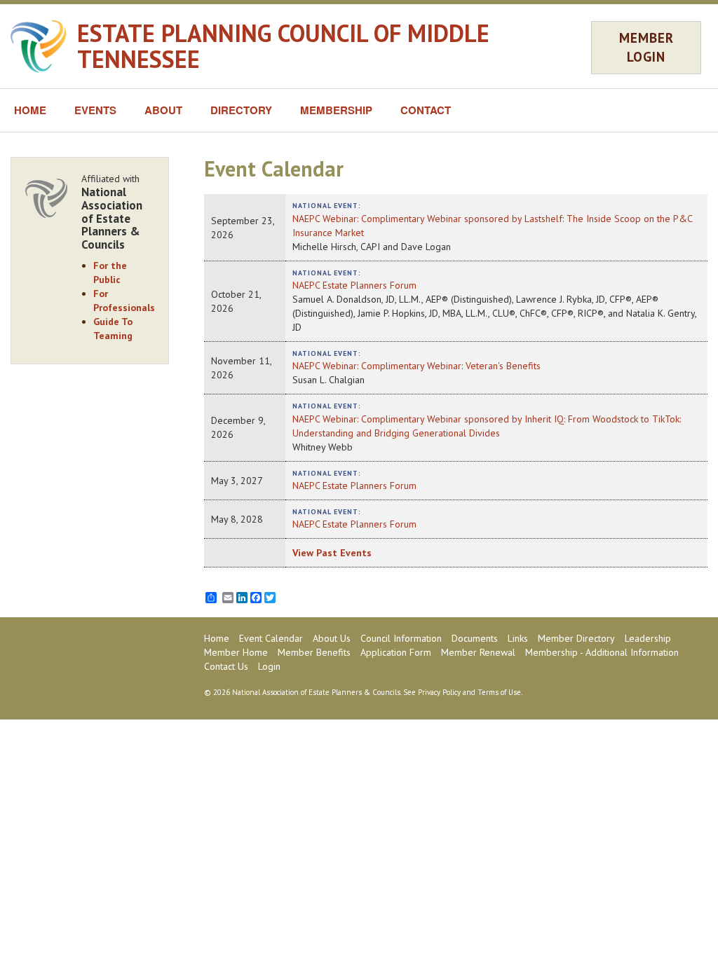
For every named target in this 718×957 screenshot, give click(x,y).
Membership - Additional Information (602, 652)
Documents (475, 638)
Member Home (236, 652)
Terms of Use (499, 692)
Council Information (401, 638)
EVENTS (95, 110)
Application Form (395, 652)
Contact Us (226, 666)
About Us (332, 638)
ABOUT (163, 110)
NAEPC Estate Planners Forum (354, 285)
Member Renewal (478, 652)
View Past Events (332, 552)
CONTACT (425, 110)
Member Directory (576, 638)
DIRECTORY (241, 110)
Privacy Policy (439, 692)
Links (518, 638)
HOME (30, 110)
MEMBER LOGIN (646, 47)
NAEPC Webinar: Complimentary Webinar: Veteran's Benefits (416, 365)
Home (216, 638)
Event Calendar (271, 638)
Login (269, 666)
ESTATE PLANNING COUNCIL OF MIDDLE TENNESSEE (283, 46)
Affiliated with (111, 211)
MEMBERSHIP (336, 110)
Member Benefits (314, 652)
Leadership (648, 638)
